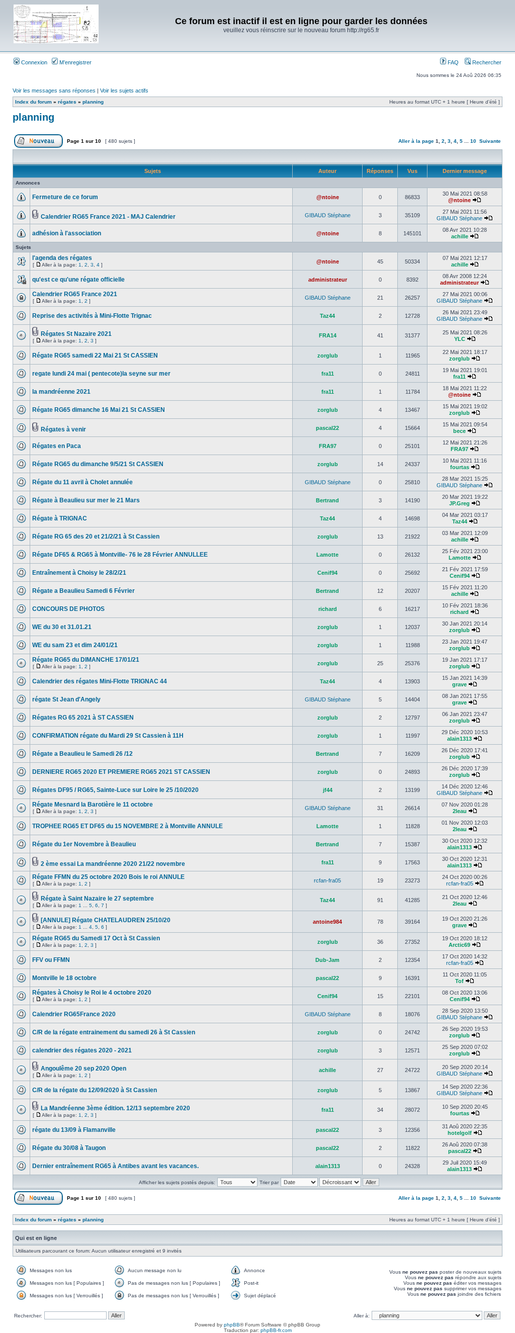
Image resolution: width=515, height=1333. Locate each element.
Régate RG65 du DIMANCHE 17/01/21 (85, 659)
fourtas (459, 467)
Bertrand (327, 500)
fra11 (327, 374)
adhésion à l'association (66, 233)
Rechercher (486, 62)
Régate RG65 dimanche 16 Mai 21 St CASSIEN (98, 409)
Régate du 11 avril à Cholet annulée (82, 482)
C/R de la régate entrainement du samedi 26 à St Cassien (113, 1032)
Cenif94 (327, 573)
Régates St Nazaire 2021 (76, 333)
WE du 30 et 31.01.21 (62, 627)
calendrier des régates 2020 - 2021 (82, 1050)
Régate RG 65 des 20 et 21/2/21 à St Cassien (95, 536)
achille (459, 236)
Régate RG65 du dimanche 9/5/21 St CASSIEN (97, 464)
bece (459, 431)
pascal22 (327, 428)
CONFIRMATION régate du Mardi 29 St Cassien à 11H (108, 735)
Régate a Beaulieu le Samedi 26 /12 (82, 753)
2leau (460, 811)
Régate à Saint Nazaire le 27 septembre (97, 898)
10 (473, 141)
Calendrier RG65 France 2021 (74, 294)
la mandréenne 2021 (61, 391)
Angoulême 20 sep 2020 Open (83, 1068)
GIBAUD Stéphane (328, 215)
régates (67, 102)
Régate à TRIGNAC (59, 518)
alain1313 (459, 739)
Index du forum (33, 102)
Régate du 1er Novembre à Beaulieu (84, 844)
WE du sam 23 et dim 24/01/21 (75, 645)
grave (459, 684)
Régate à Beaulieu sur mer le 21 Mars (86, 500)
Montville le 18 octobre (64, 978)
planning (93, 102)
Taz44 (327, 316)
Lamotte (327, 555)
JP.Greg (459, 503)
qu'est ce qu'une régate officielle (78, 279)
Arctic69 (459, 945)
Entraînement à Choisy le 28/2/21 (79, 572)
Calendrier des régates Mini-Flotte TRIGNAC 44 (99, 681)
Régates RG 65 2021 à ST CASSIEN (83, 717)
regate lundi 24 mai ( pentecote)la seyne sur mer (101, 373)
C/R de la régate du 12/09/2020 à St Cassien (94, 1090)
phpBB (232, 1324)
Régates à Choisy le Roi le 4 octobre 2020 (91, 992)
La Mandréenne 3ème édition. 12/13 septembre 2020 (115, 1108)
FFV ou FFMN (51, 959)
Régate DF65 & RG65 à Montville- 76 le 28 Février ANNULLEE (120, 554)
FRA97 (327, 446)
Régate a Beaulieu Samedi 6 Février (83, 590)
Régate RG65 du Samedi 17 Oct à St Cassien (96, 938)
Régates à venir (63, 429)
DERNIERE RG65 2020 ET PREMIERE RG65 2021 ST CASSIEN (121, 771)
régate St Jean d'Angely (66, 699)
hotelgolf (460, 1133)
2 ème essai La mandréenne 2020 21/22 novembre (113, 863)
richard (327, 609)
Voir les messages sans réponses (54, 90)
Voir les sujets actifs (124, 90)
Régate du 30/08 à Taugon (69, 1147)
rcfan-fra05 (327, 880)
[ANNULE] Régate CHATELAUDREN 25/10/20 (105, 920)
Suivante (490, 141)
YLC (459, 339)
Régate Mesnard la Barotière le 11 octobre (92, 804)
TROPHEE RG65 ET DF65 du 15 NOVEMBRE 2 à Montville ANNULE (127, 826)
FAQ (452, 62)
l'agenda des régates (62, 257)
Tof (459, 981)
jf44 (327, 790)
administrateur (327, 280)
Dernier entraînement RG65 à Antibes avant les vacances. (115, 1166)
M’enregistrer (75, 62)
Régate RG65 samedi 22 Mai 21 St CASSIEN (95, 355)
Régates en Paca (56, 446)
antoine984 (327, 922)
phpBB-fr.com (276, 1330)
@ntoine (327, 197)
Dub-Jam (327, 960)
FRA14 (327, 335)
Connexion (33, 62)
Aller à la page (416, 141)
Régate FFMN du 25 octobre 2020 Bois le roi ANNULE (108, 876)
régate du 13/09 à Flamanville (74, 1129)
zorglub (327, 355)
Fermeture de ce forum (65, 197)
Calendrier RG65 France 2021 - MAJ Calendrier (108, 216)
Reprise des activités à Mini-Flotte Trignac (92, 315)
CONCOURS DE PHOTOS (68, 608)
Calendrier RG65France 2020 (74, 1014)
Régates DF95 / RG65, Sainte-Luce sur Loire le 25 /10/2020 (115, 789)
